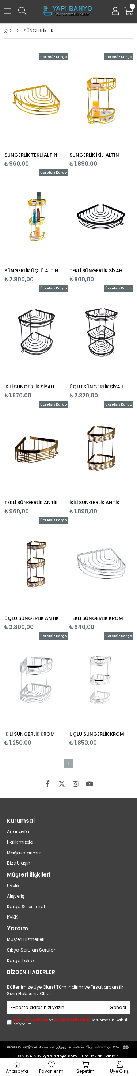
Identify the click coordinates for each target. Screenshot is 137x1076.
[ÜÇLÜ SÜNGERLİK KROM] (101, 679)
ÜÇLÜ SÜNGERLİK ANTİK (31, 618)
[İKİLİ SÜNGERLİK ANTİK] (101, 448)
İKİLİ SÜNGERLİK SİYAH (29, 386)
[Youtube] (89, 784)
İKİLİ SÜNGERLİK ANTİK (94, 502)
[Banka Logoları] (68, 1047)
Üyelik (13, 886)
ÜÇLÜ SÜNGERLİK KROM (96, 734)
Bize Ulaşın (18, 863)
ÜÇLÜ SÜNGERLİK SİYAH (96, 386)
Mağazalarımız (24, 853)
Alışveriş (15, 896)
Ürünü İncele (48, 110)
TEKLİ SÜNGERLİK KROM (96, 618)
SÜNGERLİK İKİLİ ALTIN (94, 154)
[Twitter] (62, 784)
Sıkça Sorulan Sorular (31, 950)
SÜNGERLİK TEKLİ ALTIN (30, 154)
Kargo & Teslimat (26, 907)
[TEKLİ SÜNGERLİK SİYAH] (101, 216)
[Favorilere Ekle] (36, 110)
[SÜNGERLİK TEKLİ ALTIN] (36, 100)
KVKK (12, 917)
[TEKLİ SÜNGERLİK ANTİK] (36, 448)
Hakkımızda (20, 842)
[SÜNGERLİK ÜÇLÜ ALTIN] (36, 216)
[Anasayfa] (11, 31)
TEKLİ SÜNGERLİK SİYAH (95, 270)
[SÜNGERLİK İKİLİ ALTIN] (101, 100)
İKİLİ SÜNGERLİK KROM (29, 734)
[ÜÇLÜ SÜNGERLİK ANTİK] (36, 564)
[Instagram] (76, 784)
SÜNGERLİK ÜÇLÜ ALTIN (31, 270)
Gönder (118, 1007)
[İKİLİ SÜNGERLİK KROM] (36, 679)
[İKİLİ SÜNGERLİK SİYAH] (36, 332)
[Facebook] (48, 784)
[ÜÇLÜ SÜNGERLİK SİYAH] (101, 332)
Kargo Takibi (21, 961)
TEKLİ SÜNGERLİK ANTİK (31, 502)
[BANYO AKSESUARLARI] (18, 31)
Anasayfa (18, 832)
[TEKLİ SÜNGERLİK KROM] (101, 564)
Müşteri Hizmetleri (26, 939)
